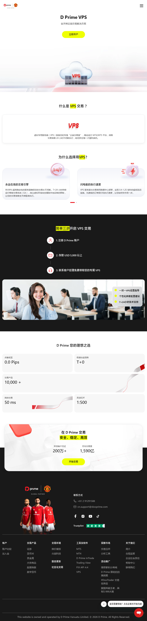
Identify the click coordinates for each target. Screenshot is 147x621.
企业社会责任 (133, 558)
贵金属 (30, 558)
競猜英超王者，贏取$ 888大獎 (110, 589)
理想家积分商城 (109, 567)
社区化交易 (57, 567)
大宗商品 (31, 562)
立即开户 (73, 34)
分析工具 (105, 553)
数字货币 (31, 571)
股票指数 (31, 567)
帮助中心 (130, 562)
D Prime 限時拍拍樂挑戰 (110, 573)
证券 (29, 548)
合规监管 (130, 553)
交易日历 (105, 548)
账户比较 (6, 548)
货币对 (30, 553)
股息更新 (56, 561)
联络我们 (130, 567)
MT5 (78, 548)
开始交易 (73, 461)
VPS (78, 571)
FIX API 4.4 (82, 567)
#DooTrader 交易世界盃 (110, 581)
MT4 (78, 553)
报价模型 (56, 548)
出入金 (5, 553)
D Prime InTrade (85, 558)
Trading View (83, 562)
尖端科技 (56, 553)
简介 (128, 548)
